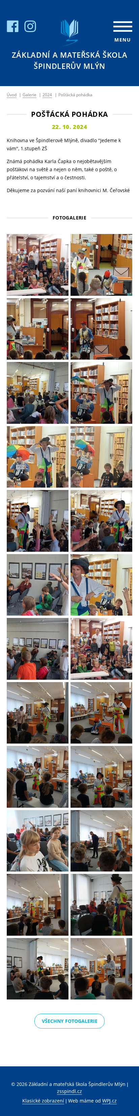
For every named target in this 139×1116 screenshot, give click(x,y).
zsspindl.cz (69, 1091)
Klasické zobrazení (43, 1100)
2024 (47, 95)
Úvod (12, 95)
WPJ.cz (109, 1100)
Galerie (29, 95)
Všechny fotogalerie (70, 1021)
